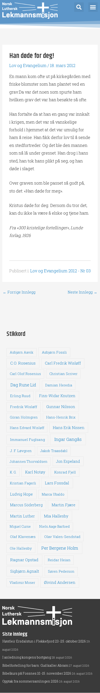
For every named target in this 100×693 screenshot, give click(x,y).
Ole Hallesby (21, 548)
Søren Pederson (61, 571)
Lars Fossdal (57, 483)
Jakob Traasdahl (53, 451)
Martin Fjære (63, 504)
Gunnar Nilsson (60, 406)
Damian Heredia (58, 385)
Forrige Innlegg (19, 292)
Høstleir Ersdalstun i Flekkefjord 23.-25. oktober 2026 (44, 641)
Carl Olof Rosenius (25, 374)
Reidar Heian (59, 560)
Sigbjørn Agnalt (24, 571)
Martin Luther (22, 516)
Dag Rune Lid (23, 385)
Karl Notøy (35, 472)
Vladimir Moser (22, 582)
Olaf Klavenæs (23, 536)
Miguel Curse (20, 526)
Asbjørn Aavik (21, 352)
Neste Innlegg (82, 292)
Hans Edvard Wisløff (27, 428)
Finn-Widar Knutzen (57, 395)
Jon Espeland (68, 461)
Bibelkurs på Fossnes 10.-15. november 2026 (36, 673)
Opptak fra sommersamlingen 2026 (30, 681)
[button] (79, 7)
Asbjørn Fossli (54, 352)
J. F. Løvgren (21, 450)
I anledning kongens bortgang (26, 657)
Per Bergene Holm (59, 548)
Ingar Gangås (68, 439)
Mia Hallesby (56, 516)
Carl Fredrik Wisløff (63, 363)
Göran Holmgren (24, 417)
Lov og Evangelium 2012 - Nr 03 (60, 271)
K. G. (13, 472)
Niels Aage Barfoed (54, 526)
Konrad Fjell (65, 472)
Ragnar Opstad (24, 559)
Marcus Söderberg (26, 505)
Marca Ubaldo (53, 494)
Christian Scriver (63, 374)
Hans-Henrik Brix (60, 417)
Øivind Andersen (59, 582)
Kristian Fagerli (23, 483)
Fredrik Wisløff (23, 406)
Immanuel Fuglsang (27, 439)
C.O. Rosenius (23, 363)
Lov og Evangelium (28, 65)
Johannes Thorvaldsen (28, 461)
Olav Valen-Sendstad (62, 536)
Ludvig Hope (21, 494)
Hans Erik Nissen (68, 427)
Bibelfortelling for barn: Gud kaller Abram (35, 665)
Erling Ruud (20, 395)
